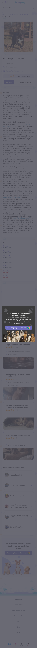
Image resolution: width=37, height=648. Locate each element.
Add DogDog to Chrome (16, 328)
